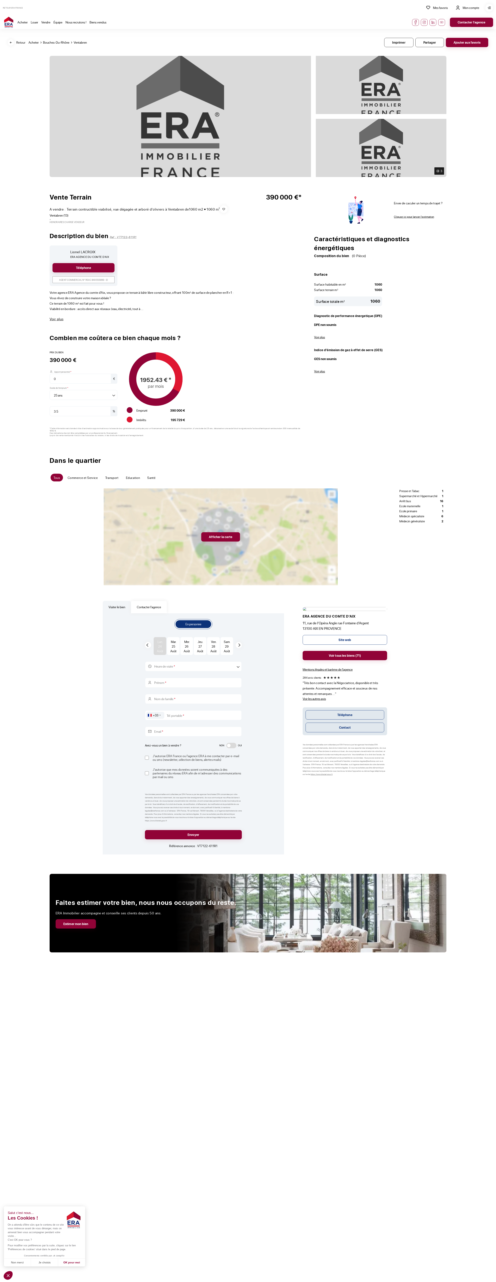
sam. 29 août (227, 646)
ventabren (80, 42)
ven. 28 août (213, 646)
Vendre (45, 22)
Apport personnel (62, 371)
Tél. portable (175, 716)
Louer (34, 22)
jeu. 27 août (200, 646)
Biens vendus (98, 22)
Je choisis (45, 1262)
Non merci (17, 1262)
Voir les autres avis (314, 699)
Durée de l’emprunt (59, 387)
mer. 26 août (187, 646)
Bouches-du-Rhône (56, 42)
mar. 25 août (173, 646)
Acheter (22, 22)
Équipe (57, 22)
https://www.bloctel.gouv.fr (322, 774)
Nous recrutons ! (75, 22)
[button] (8, 1275)
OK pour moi (71, 1262)
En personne (193, 624)
